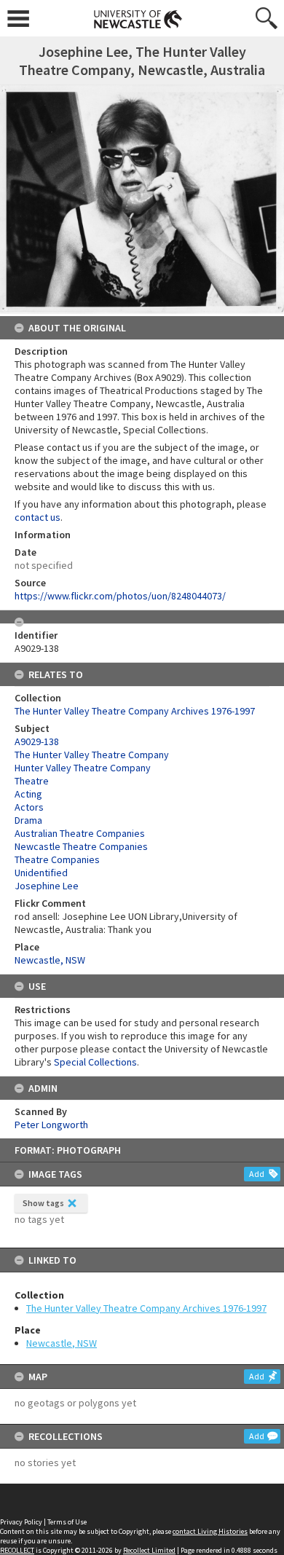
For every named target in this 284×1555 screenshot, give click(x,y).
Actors (29, 807)
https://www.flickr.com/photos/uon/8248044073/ (120, 595)
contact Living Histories (210, 1531)
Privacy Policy (21, 1522)
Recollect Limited (149, 1550)
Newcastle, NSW (61, 1343)
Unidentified (41, 872)
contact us (37, 517)
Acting (28, 793)
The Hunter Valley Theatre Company (92, 754)
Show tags (43, 1202)
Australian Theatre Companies (80, 833)
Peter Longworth (51, 1124)
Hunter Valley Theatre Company (83, 767)
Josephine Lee (47, 885)
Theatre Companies (57, 859)
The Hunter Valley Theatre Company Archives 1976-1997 (146, 1308)
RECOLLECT (17, 1550)
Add (256, 1173)
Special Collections (95, 1061)
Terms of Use (67, 1522)
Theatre (32, 780)
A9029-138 (37, 741)
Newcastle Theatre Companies (81, 846)
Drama (28, 820)
